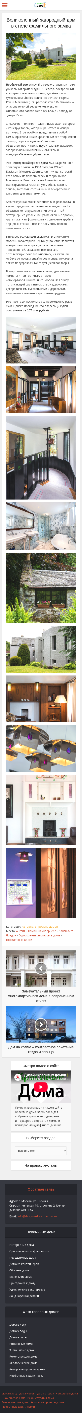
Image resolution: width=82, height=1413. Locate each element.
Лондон (11, 935)
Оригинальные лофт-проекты (29, 1251)
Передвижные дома (22, 1257)
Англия (20, 931)
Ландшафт (66, 931)
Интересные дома (21, 1245)
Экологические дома (23, 1363)
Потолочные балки (19, 940)
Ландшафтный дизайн (24, 1296)
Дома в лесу (17, 1324)
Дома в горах (18, 1337)
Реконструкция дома (23, 1356)
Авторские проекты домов (40, 926)
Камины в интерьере (42, 931)
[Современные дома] (41, 5)
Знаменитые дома (21, 1350)
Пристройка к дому (22, 1283)
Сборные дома (19, 1270)
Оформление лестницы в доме (39, 935)
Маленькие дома (20, 1277)
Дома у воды (18, 1331)
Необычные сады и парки (26, 1375)
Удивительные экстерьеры (27, 1289)
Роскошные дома (21, 1344)
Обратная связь (41, 1189)
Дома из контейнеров (24, 1264)
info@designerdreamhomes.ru (37, 1216)
